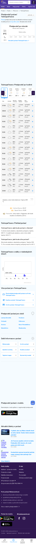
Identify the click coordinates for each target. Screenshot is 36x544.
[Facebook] (19, 520)
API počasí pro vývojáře (7, 480)
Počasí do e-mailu (6, 472)
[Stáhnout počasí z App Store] (9, 413)
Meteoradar (6, 344)
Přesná (3, 19)
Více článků (5, 461)
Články (24, 6)
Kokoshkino (4, 328)
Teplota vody (31, 6)
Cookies (3, 533)
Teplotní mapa (6, 355)
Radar (8, 6)
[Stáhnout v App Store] (6, 524)
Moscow (15, 11)
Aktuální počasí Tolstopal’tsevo (18, 40)
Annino (3, 324)
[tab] (11, 92)
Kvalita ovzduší (25, 350)
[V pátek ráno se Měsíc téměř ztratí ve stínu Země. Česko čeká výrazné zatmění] (5, 432)
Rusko (9, 11)
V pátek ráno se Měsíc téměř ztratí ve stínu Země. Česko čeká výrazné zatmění (22, 433)
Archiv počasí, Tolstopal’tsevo (15, 305)
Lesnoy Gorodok (6, 318)
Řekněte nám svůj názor (24, 533)
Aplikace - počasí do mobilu (9, 469)
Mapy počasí (16, 6)
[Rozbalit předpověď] (32, 101)
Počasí (2, 6)
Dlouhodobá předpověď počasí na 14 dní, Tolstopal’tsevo (18, 294)
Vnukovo (21, 318)
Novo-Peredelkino (24, 324)
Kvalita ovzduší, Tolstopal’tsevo (15, 300)
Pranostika (9, 213)
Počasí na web (5, 478)
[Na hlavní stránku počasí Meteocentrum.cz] (4, 2)
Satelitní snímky (7, 350)
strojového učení (14, 22)
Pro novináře (22, 475)
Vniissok (3, 321)
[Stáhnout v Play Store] (6, 518)
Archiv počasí (24, 344)
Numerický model (25, 355)
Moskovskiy (22, 328)
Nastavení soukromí (12, 533)
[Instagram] (24, 520)
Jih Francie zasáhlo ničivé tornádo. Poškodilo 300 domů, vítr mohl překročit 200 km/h (22, 443)
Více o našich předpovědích (9, 506)
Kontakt (21, 469)
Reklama (21, 472)
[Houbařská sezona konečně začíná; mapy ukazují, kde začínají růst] (5, 456)
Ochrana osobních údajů (25, 478)
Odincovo (22, 321)
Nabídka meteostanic (7, 475)
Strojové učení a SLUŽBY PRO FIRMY (11, 483)
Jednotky (30, 15)
